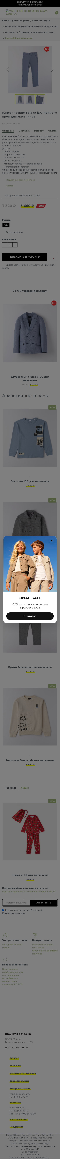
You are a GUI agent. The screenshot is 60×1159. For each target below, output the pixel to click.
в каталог (30, 616)
